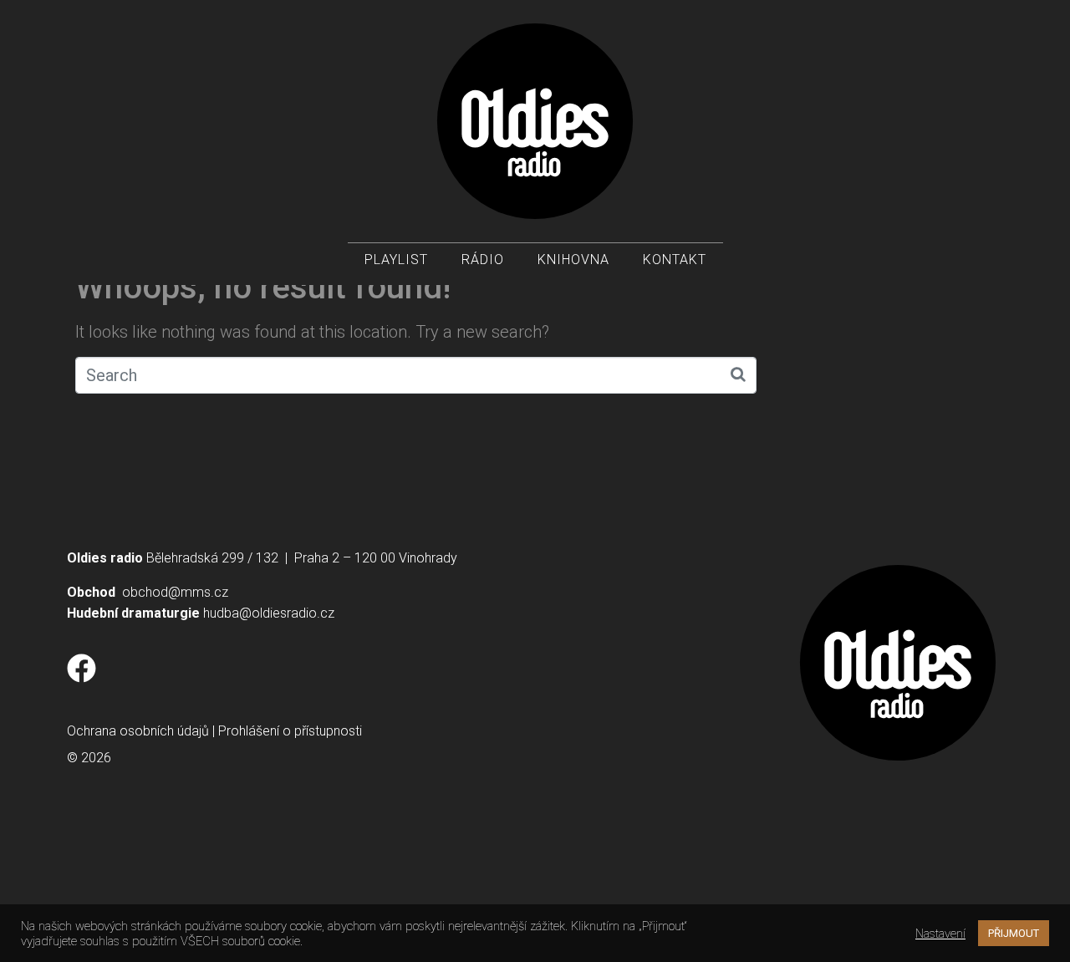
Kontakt (674, 259)
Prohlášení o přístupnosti (290, 731)
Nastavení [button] (940, 933)
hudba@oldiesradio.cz (268, 613)
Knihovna (573, 259)
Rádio (482, 259)
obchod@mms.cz (175, 592)
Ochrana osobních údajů (138, 731)
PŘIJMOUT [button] (1013, 933)
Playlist (396, 259)
